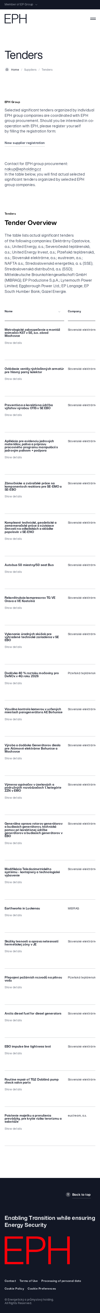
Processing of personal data (61, 1281)
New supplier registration (25, 143)
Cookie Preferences (42, 1288)
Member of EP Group (19, 4)
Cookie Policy (14, 1288)
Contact (10, 1281)
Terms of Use (29, 1281)
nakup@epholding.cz (23, 169)
